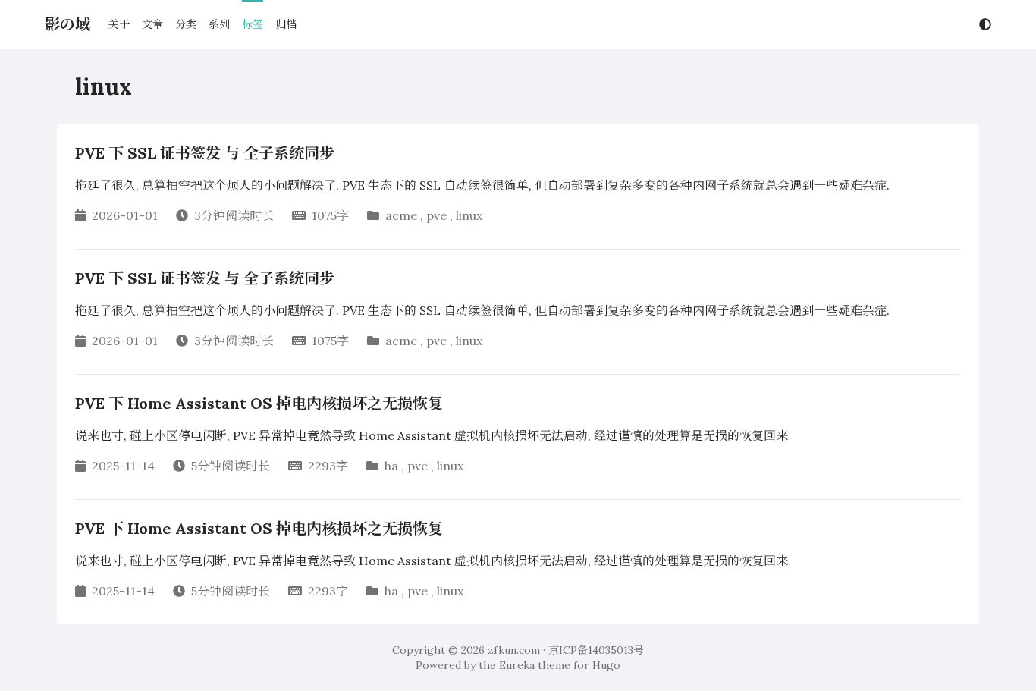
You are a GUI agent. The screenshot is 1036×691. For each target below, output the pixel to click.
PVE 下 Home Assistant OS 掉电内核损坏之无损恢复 (259, 403)
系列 (219, 24)
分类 (185, 24)
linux (469, 215)
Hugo (606, 665)
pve (436, 215)
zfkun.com (514, 650)
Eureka (517, 665)
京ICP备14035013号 (596, 650)
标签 (252, 24)
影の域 (67, 23)
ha (391, 465)
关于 (119, 24)
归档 (286, 24)
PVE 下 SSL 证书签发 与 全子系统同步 (204, 152)
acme (401, 215)
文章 (152, 24)
